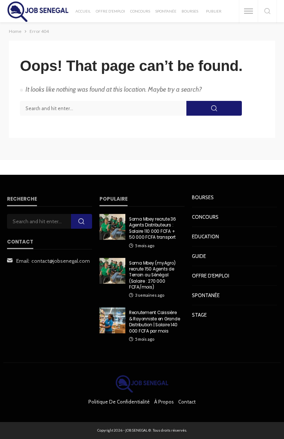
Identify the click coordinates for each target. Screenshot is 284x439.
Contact (187, 402)
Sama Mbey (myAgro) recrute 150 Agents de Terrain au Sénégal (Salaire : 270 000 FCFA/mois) (152, 275)
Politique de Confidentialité (119, 402)
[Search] (267, 11)
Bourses (190, 11)
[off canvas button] (248, 11)
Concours (140, 11)
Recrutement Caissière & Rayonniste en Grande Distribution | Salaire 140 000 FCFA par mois (154, 322)
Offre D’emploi (110, 11)
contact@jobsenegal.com (60, 261)
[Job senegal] (38, 11)
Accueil (83, 11)
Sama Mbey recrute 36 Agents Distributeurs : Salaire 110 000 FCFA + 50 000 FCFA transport (152, 228)
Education (205, 236)
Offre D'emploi (210, 276)
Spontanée (165, 11)
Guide (199, 256)
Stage (199, 315)
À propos (164, 402)
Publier (214, 11)
